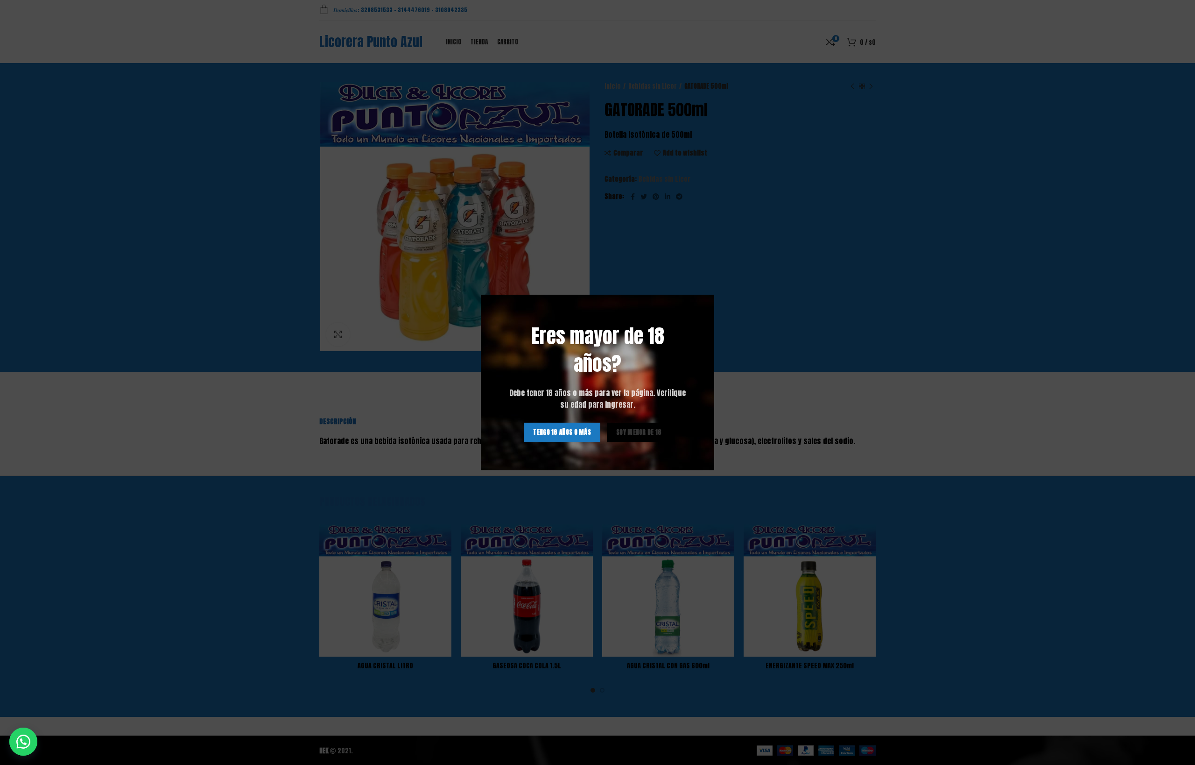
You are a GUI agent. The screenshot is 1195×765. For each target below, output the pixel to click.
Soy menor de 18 (639, 432)
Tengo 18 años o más (562, 432)
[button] (23, 742)
